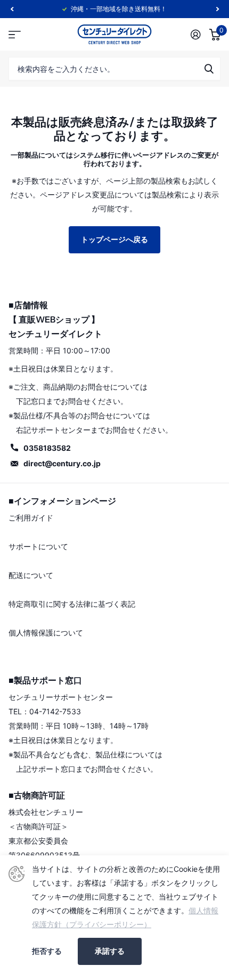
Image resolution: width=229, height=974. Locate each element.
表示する (208, 68)
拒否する (47, 951)
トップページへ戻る (114, 239)
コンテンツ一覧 (15, 34)
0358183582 (47, 447)
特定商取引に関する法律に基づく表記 (72, 603)
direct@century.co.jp (62, 463)
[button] (11, 9)
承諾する (110, 950)
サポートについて (38, 546)
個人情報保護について (46, 632)
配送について (31, 575)
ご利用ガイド (31, 517)
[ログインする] (196, 34)
